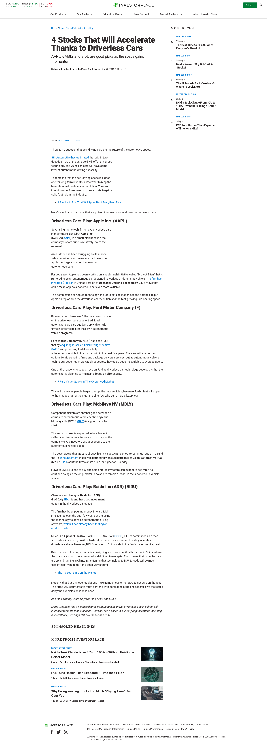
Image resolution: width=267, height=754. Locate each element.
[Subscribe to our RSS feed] (66, 732)
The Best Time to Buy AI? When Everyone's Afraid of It (194, 46)
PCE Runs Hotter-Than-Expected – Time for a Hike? (87, 673)
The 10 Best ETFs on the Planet (76, 572)
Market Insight (59, 668)
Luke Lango (69, 662)
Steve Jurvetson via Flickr (69, 141)
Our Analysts (84, 14)
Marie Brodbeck (62, 69)
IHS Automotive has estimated (70, 157)
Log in (251, 5)
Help (138, 724)
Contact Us (127, 724)
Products (114, 724)
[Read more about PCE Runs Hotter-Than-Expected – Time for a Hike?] (152, 674)
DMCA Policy (187, 729)
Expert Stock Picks (68, 28)
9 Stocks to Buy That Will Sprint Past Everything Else (89, 202)
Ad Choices (202, 724)
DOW (8, 3)
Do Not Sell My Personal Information (105, 729)
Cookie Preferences (153, 729)
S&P (43, 3)
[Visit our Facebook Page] (51, 732)
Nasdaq (26, 3)
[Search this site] (261, 5)
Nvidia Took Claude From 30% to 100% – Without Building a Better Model (195, 106)
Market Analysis (169, 14)
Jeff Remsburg (70, 678)
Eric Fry (66, 701)
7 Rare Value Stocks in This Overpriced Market (85, 381)
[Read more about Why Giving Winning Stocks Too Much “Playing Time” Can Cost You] (152, 693)
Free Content (141, 14)
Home (54, 28)
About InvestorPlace (205, 14)
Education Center (113, 14)
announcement (69, 457)
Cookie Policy (133, 729)
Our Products (58, 14)
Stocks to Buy (86, 28)
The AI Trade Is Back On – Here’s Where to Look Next (195, 85)
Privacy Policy (188, 724)
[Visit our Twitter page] (58, 732)
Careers (146, 724)
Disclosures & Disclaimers (165, 724)
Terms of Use (172, 729)
